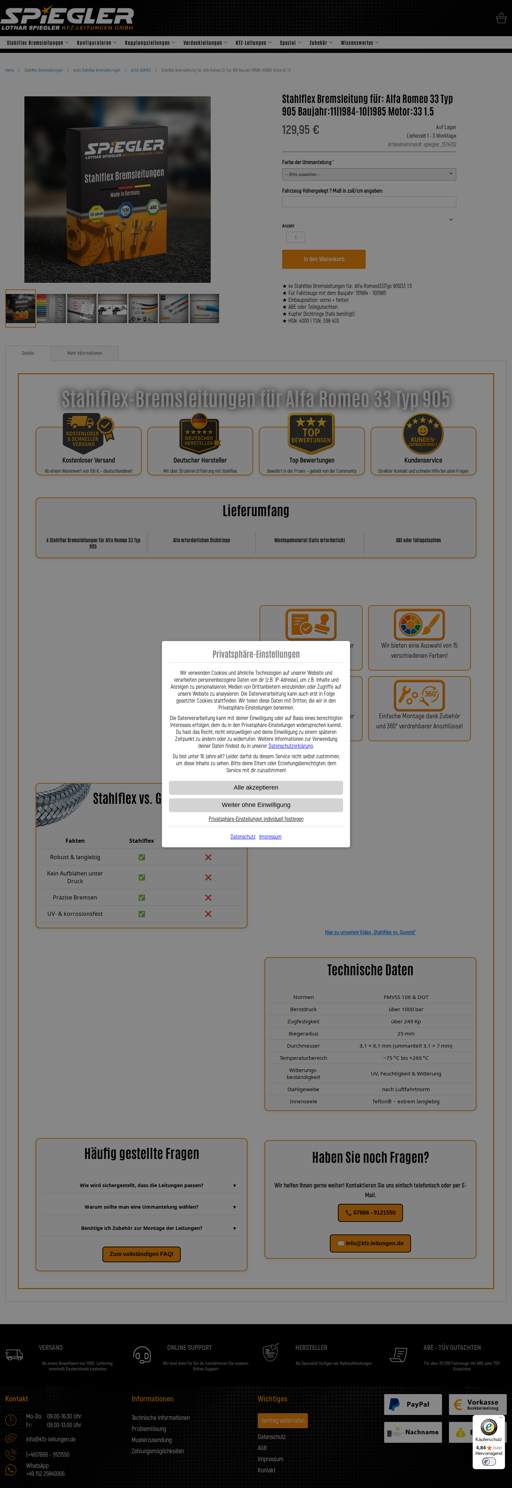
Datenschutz (243, 836)
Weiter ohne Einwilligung (256, 804)
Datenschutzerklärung (291, 746)
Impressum (270, 836)
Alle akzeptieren (256, 787)
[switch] (489, 1461)
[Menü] (501, 1419)
